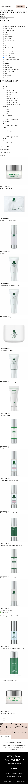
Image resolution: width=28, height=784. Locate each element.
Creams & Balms (13, 93)
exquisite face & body (12, 44)
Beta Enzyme (4, 253)
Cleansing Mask (5, 416)
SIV (6, 73)
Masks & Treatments (14, 98)
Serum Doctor (9, 72)
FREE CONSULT (20, 7)
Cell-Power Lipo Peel (6, 351)
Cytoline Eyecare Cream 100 (9, 616)
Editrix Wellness (9, 40)
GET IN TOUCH (5, 737)
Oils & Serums (12, 100)
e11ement (8, 38)
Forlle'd (7, 46)
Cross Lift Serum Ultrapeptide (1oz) (11, 545)
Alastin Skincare (10, 30)
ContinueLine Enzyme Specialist (10, 481)
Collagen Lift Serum (6, 448)
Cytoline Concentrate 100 (8, 578)
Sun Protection (13, 102)
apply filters (5, 147)
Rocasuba (8, 68)
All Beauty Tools (13, 125)
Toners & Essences (14, 104)
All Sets (10, 143)
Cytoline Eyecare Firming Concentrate (12, 648)
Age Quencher (9, 28)
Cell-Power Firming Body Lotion (10, 286)
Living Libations (10, 54)
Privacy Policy (7, 781)
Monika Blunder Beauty (12, 60)
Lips (9, 96)
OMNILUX (7, 62)
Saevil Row (17, 777)
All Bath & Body (13, 120)
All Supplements (13, 137)
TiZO (6, 77)
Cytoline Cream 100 (6, 610)
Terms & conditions (19, 781)
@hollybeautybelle (14, 742)
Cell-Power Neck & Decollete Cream (11, 383)
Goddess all (9, 48)
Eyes (9, 95)
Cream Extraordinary (6, 188)
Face (9, 112)
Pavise (7, 64)
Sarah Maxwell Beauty (12, 70)
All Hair (10, 131)
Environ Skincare (10, 42)
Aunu (6, 32)
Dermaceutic (9, 36)
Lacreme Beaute (10, 50)
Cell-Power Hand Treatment (9, 318)
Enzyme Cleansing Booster (8, 681)
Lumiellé (7, 56)
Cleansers (11, 91)
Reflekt (7, 66)
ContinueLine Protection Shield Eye (11, 513)
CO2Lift (7, 34)
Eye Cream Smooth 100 (7, 713)
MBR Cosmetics (10, 58)
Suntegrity (8, 75)
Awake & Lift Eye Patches (8, 221)
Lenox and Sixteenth (11, 52)
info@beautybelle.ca (14, 764)
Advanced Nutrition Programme (15, 26)
